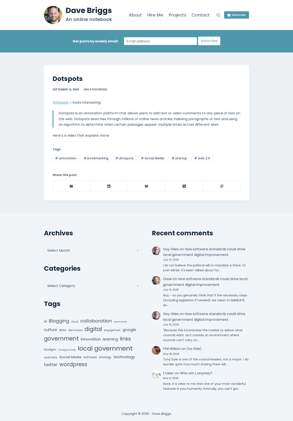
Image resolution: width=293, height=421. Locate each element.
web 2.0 (202, 158)
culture (50, 329)
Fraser (168, 373)
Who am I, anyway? (196, 373)
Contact (201, 15)
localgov (50, 350)
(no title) (194, 348)
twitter (50, 365)
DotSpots (60, 102)
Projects (177, 15)
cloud (74, 321)
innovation (91, 339)
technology (124, 357)
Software (90, 357)
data (62, 330)
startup (179, 158)
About (135, 15)
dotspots (124, 158)
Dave (167, 278)
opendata (50, 357)
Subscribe (239, 15)
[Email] (71, 186)
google (129, 329)
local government (105, 348)
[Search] (218, 15)
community (120, 321)
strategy (105, 357)
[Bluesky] (146, 186)
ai (45, 321)
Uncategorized (95, 89)
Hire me (155, 15)
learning (110, 339)
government (61, 338)
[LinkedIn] (109, 186)
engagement (112, 330)
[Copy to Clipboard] (221, 186)
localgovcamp (67, 349)
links (125, 338)
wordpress (73, 364)
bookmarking (96, 158)
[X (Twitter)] (184, 186)
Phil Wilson (172, 348)
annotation (65, 158)
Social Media (152, 158)
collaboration (96, 321)
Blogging (59, 321)
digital (93, 329)
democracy (75, 330)
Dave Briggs (89, 10)
